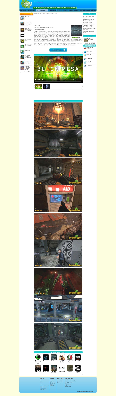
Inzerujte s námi (68, 386)
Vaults (41, 384)
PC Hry (42, 7)
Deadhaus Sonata (43, 386)
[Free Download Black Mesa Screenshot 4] (58, 198)
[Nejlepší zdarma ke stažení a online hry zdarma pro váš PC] (26, 4)
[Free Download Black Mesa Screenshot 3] (58, 171)
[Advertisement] (58, 19)
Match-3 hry (59, 10)
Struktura (66, 383)
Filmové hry (65, 10)
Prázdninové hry (52, 10)
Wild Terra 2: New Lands (43, 389)
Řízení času (93, 10)
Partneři (66, 379)
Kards (41, 383)
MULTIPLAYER (46, 13)
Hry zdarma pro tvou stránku (70, 380)
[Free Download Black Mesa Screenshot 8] (58, 308)
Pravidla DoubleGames (69, 382)
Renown (41, 379)
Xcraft (41, 380)
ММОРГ (51, 384)
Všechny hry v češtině (90, 43)
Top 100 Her (26, 71)
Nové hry (42, 378)
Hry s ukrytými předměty (70, 7)
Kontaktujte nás (68, 384)
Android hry (89, 65)
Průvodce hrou (60, 380)
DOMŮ (35, 13)
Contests (59, 382)
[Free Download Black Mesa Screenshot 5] (58, 226)
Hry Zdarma (53, 7)
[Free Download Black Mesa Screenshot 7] (58, 281)
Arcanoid (88, 61)
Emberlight (42, 387)
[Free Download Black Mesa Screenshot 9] (58, 336)
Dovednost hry (53, 383)
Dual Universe (42, 389)
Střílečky (51, 27)
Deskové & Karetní (31, 10)
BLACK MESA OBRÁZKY (58, 101)
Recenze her (59, 379)
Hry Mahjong (89, 58)
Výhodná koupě (60, 381)
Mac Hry (47, 7)
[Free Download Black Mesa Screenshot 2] (58, 143)
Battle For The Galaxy (44, 385)
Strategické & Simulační (85, 10)
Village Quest (40, 2)
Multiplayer (37, 7)
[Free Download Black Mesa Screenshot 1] (58, 116)
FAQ (66, 385)
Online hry (60, 7)
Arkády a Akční (23, 10)
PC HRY (40, 13)
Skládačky (76, 10)
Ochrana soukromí (68, 381)
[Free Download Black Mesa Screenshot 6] (58, 253)
